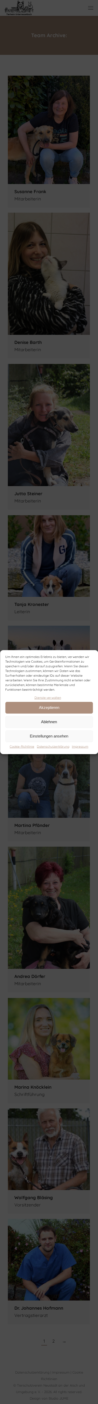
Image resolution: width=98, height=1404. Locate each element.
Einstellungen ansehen (49, 736)
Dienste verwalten (47, 698)
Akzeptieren (49, 707)
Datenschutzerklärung (53, 746)
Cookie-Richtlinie (22, 746)
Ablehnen (49, 722)
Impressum (80, 746)
